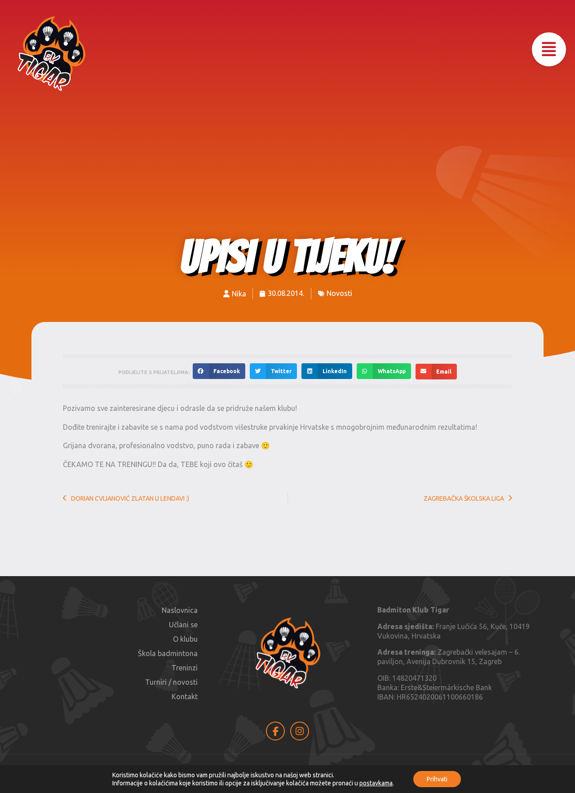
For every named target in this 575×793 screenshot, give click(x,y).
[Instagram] (299, 731)
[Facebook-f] (275, 731)
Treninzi (185, 668)
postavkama (376, 783)
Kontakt (185, 696)
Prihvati (437, 779)
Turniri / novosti (171, 682)
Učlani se (183, 625)
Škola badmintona (168, 653)
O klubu (185, 639)
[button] (549, 49)
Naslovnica (180, 610)
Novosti (339, 293)
